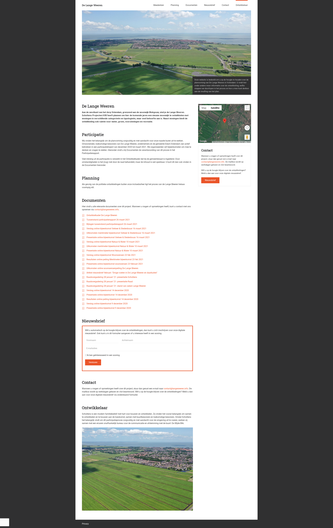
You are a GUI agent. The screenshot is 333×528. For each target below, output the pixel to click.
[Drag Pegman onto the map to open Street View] (247, 137)
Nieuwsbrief (209, 5)
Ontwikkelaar (242, 5)
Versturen (93, 362)
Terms (248, 142)
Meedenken (158, 5)
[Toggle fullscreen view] (247, 107)
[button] (224, 121)
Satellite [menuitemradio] (215, 108)
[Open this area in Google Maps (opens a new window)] (203, 141)
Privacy (85, 524)
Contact (225, 5)
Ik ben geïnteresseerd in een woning (103, 355)
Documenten (191, 5)
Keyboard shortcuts (218, 142)
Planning (175, 5)
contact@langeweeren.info (106, 209)
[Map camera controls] (247, 127)
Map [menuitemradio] (204, 108)
